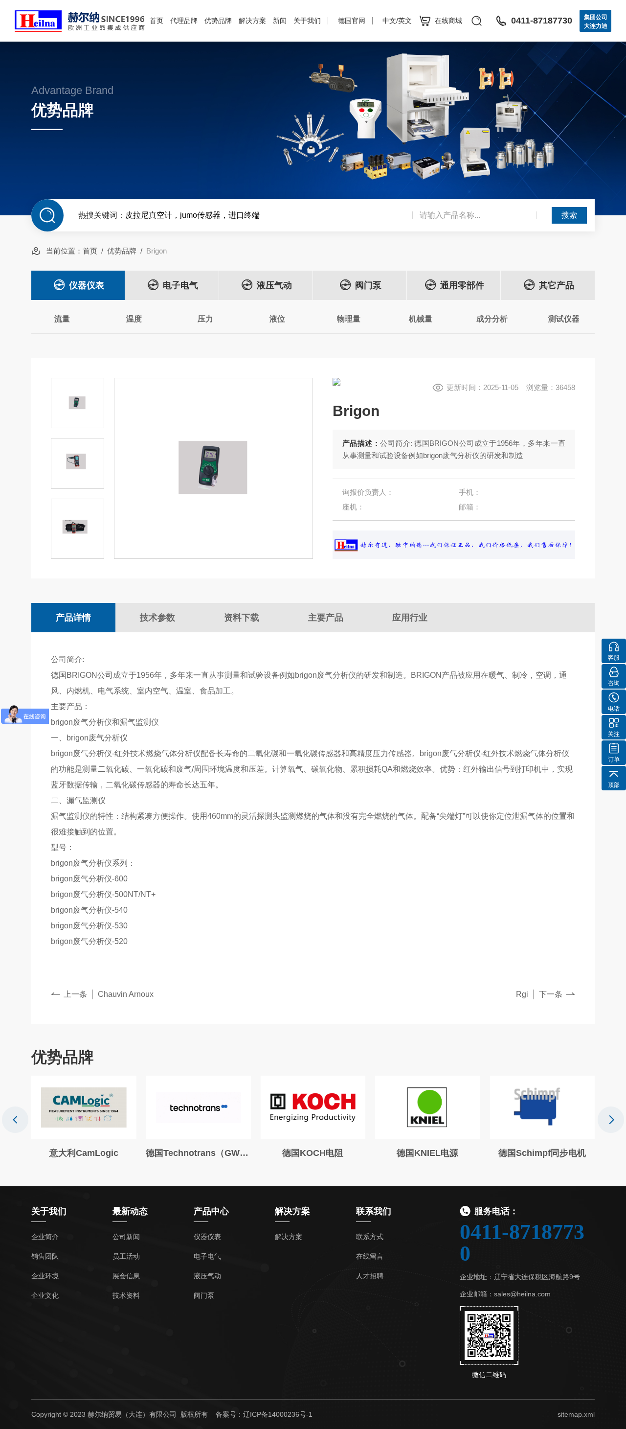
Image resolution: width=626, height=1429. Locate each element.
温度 (134, 319)
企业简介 (45, 1237)
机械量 (420, 319)
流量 (62, 319)
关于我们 (307, 20)
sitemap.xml (576, 1414)
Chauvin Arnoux (126, 994)
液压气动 (274, 285)
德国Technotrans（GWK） (198, 1153)
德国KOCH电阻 (312, 1153)
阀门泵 (368, 285)
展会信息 (126, 1276)
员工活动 (126, 1256)
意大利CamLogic (83, 1153)
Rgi (522, 994)
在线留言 (369, 1256)
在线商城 (448, 20)
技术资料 (126, 1295)
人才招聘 (369, 1276)
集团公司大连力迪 (595, 21)
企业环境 (45, 1276)
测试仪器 (564, 319)
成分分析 (492, 319)
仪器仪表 (86, 285)
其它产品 (556, 285)
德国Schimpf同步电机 (542, 1153)
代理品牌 (184, 20)
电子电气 (180, 285)
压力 (205, 319)
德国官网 (351, 20)
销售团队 (45, 1256)
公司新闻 (126, 1237)
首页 (156, 20)
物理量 (348, 319)
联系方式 (369, 1237)
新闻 (280, 20)
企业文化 (45, 1295)
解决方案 (252, 20)
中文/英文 (397, 20)
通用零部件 (462, 285)
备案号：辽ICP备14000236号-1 (264, 1414)
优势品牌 (218, 20)
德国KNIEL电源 (427, 1153)
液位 (277, 319)
